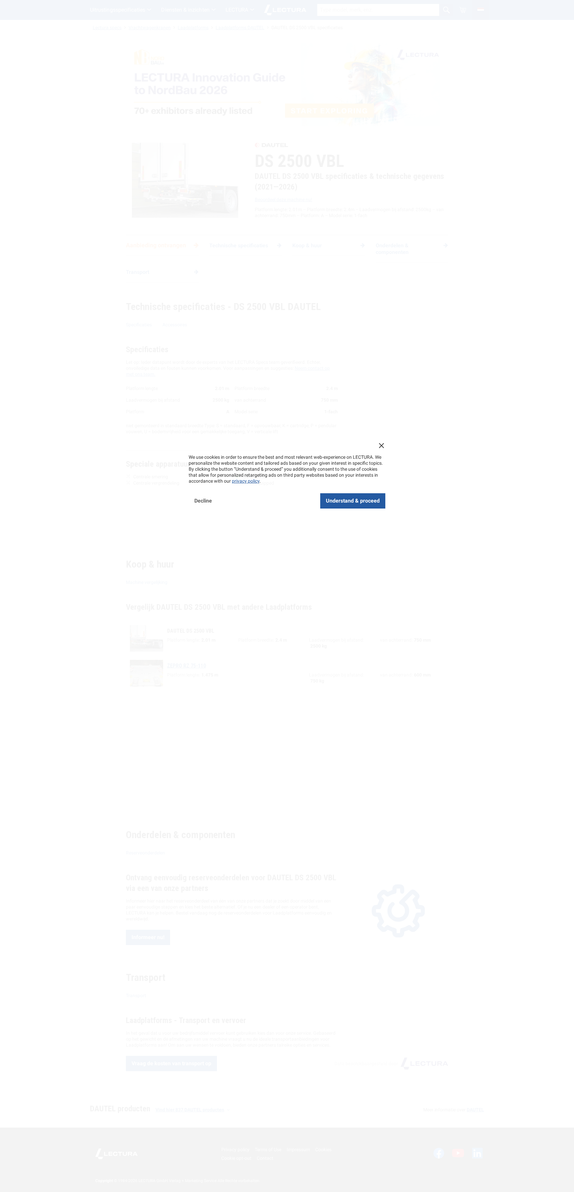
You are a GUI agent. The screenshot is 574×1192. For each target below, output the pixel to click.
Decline (203, 501)
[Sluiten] (381, 445)
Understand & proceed (353, 501)
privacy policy (245, 481)
